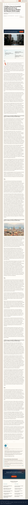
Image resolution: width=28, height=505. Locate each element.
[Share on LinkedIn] (22, 17)
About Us (6, 502)
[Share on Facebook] (21, 17)
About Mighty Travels (10, 456)
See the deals (21, 31)
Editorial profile (6, 456)
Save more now (14, 476)
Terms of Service (16, 502)
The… (5, 51)
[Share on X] (19, 17)
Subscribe (2, 503)
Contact (13, 456)
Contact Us (8, 502)
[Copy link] (23, 17)
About (22, 465)
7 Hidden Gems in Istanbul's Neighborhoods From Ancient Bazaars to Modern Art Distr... (9, 54)
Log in (4, 503)
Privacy (23, 502)
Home (1, 502)
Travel (3, 502)
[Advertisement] (14, 24)
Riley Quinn (6, 447)
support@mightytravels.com (8, 503)
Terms (25, 502)
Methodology (8, 466)
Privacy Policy (11, 502)
